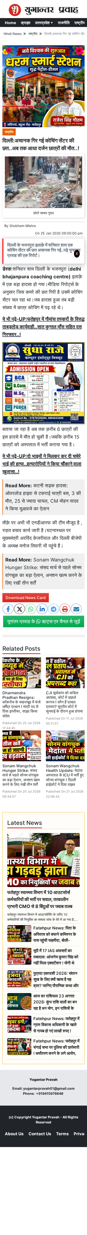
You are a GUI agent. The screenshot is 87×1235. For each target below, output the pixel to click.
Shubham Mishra (22, 226)
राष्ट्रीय (79, 22)
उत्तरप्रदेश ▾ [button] (44, 22)
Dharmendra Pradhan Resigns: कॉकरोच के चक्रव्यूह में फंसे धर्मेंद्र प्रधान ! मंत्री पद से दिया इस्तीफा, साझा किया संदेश (21, 704)
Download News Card (26, 597)
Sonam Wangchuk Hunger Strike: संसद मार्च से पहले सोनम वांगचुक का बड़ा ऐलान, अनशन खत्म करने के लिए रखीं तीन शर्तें (21, 775)
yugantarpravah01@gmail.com (49, 1088)
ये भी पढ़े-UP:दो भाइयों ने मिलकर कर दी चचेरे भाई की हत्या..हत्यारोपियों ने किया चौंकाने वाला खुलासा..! (41, 463)
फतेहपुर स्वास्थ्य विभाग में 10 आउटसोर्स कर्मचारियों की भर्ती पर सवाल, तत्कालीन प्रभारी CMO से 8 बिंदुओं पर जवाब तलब (39, 899)
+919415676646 (50, 1093)
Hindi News (13, 34)
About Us (14, 1133)
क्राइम (25, 22)
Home (10, 22)
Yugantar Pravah (45, 1117)
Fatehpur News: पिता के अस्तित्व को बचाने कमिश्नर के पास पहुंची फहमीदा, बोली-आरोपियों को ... (54, 934)
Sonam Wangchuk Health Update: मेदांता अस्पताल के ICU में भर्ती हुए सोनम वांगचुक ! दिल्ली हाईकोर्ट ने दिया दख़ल (65, 775)
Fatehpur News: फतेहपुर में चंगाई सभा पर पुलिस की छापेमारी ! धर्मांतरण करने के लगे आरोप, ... (56, 1047)
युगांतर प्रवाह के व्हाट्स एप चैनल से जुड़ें (43, 621)
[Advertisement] (45, 324)
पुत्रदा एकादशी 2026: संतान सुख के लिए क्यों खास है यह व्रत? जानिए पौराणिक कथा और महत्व (56, 979)
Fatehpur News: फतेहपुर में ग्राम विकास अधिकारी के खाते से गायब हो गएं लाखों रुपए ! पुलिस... (56, 1025)
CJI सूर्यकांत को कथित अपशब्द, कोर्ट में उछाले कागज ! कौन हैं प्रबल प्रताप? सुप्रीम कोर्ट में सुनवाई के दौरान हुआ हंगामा (64, 702)
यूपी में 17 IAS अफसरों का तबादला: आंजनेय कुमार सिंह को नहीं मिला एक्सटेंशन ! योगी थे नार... (55, 957)
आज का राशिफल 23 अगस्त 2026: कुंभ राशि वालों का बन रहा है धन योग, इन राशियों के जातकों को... (55, 1002)
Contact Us (40, 1133)
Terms (62, 1133)
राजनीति (64, 22)
